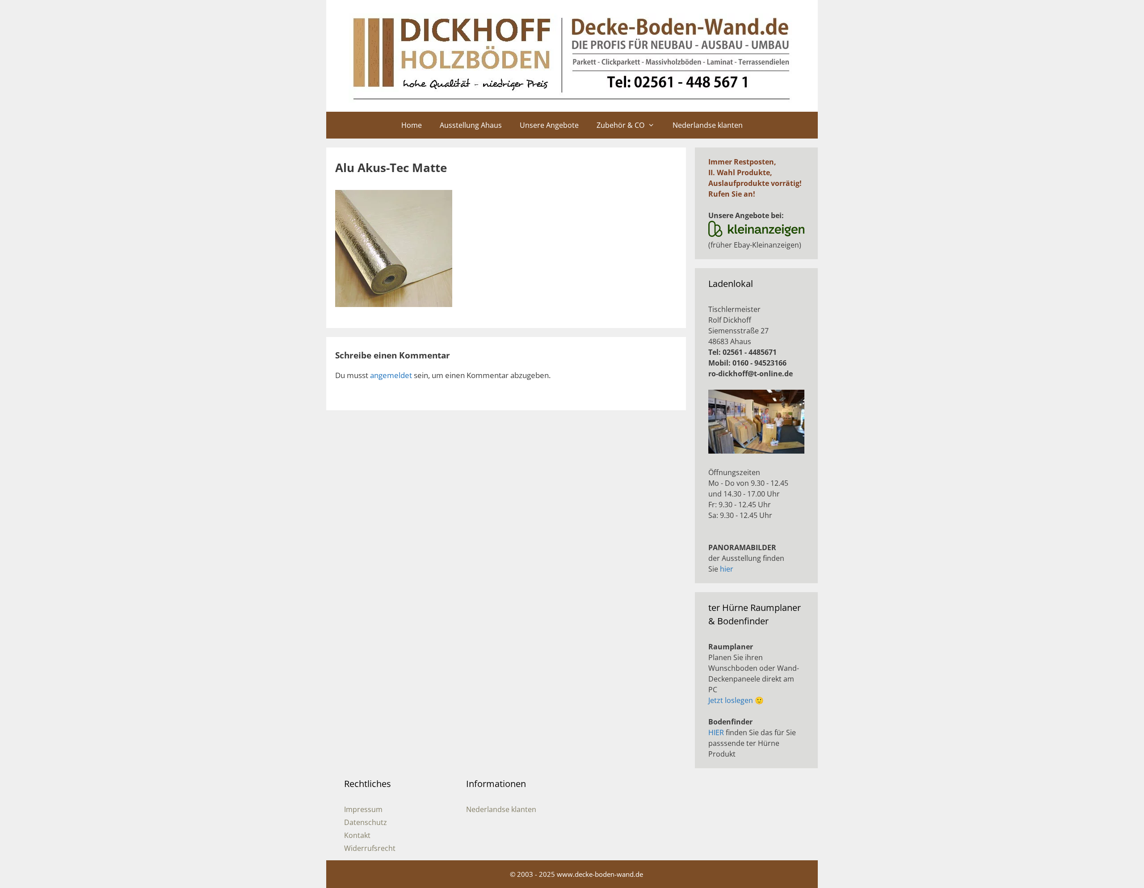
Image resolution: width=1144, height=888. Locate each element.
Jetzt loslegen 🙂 (736, 700)
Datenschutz (365, 822)
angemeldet (391, 375)
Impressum (363, 809)
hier (726, 569)
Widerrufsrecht (369, 848)
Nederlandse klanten (708, 125)
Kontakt (357, 835)
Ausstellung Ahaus (471, 125)
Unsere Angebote (549, 125)
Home (411, 125)
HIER (716, 732)
